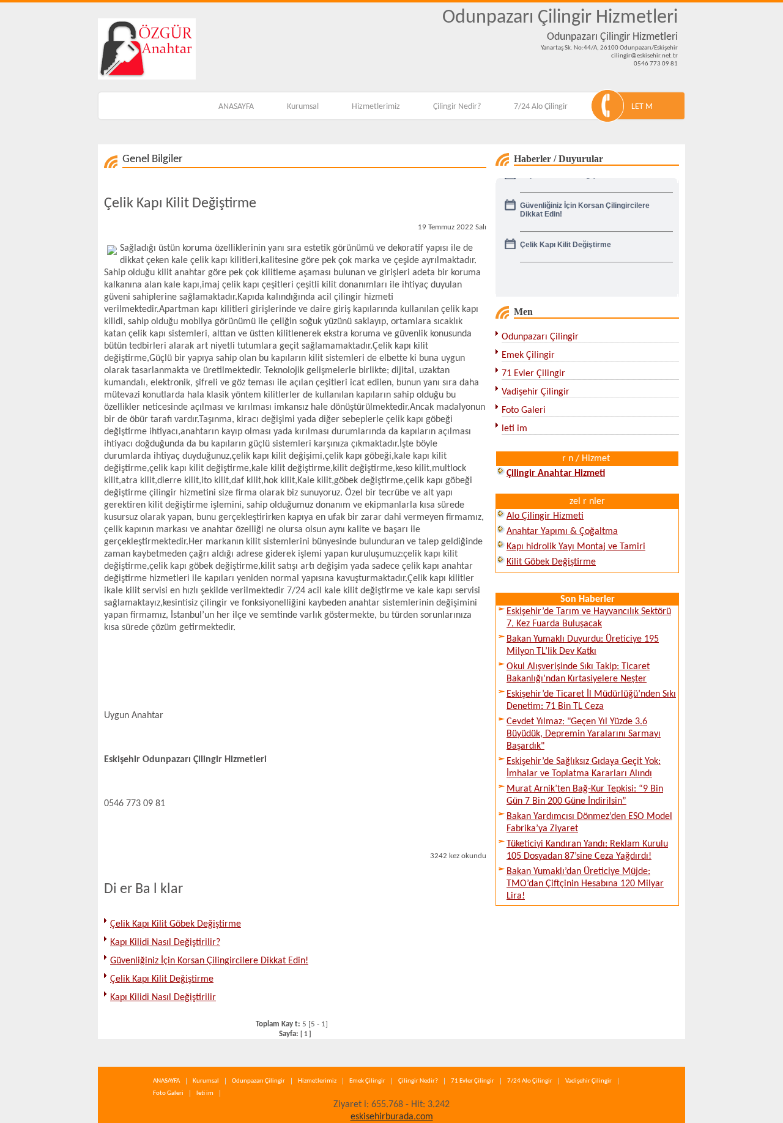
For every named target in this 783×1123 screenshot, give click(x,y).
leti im (514, 429)
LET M (642, 106)
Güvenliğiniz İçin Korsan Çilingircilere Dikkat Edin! (209, 961)
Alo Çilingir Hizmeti (545, 516)
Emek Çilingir (528, 355)
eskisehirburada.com (392, 1117)
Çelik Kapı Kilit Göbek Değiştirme (175, 924)
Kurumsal (303, 106)
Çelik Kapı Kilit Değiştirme (161, 979)
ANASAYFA (236, 106)
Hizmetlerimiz (376, 106)
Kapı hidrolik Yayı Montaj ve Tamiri (576, 547)
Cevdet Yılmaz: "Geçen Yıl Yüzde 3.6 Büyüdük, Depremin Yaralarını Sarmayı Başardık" (584, 734)
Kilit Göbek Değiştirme (551, 562)
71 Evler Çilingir (533, 374)
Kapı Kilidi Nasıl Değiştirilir (163, 998)
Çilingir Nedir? (457, 106)
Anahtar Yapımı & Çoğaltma (562, 531)
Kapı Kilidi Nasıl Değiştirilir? (165, 942)
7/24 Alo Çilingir (541, 106)
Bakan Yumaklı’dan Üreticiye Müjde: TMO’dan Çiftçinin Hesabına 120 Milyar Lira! (585, 884)
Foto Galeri (524, 410)
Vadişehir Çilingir (536, 392)
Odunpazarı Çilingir (540, 337)
